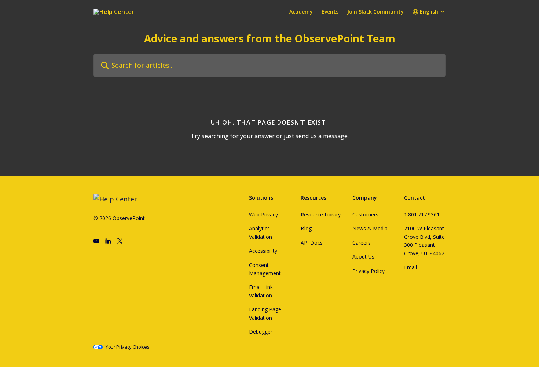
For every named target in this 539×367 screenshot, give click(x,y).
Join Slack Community (375, 11)
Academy (301, 11)
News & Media (370, 228)
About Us (363, 256)
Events (330, 11)
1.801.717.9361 (422, 214)
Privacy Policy (368, 270)
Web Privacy (263, 214)
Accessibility (263, 250)
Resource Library (321, 214)
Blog (306, 228)
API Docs (312, 242)
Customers (365, 214)
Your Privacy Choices (128, 347)
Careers (361, 242)
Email (410, 267)
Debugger (260, 331)
